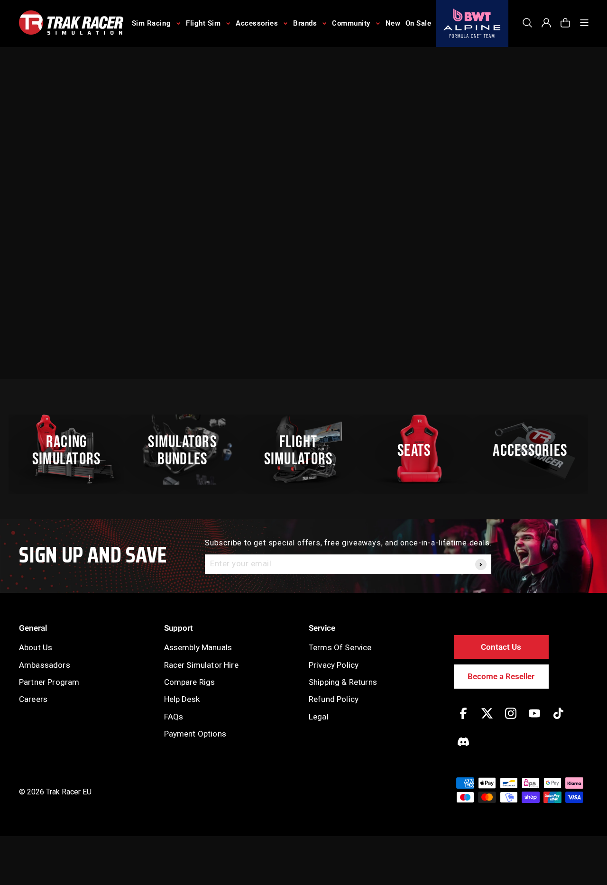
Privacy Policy (334, 665)
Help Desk (182, 699)
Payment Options (195, 733)
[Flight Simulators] (303, 450)
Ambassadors (44, 665)
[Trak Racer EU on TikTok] (558, 720)
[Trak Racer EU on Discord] (463, 748)
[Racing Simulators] (71, 450)
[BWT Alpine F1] (472, 23)
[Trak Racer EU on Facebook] (463, 720)
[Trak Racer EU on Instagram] (510, 720)
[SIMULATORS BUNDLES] (187, 450)
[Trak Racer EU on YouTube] (534, 720)
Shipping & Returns (343, 682)
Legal (319, 716)
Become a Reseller (501, 676)
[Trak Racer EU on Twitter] (487, 720)
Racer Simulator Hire (201, 665)
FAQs (174, 716)
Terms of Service (340, 647)
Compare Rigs (189, 682)
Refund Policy (334, 699)
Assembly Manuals (198, 647)
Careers (33, 699)
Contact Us (501, 647)
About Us (35, 647)
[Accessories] (535, 450)
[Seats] (419, 450)
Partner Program (49, 682)
